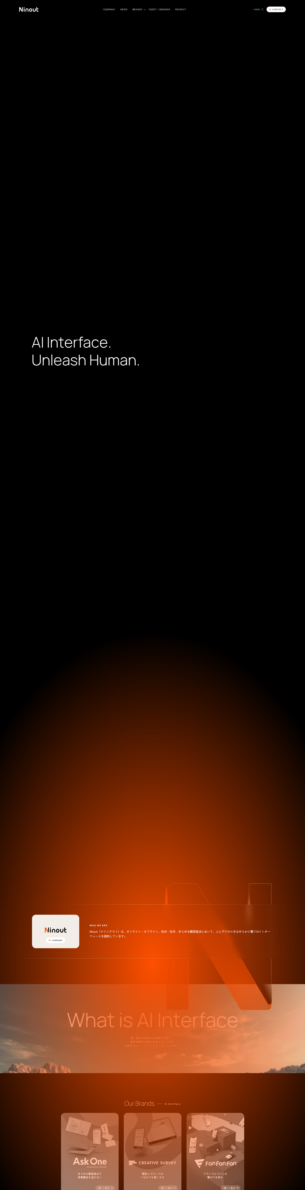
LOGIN (257, 9)
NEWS (123, 9)
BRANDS (137, 9)
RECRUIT (180, 9)
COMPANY (109, 9)
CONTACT (277, 9)
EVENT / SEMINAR (159, 9)
